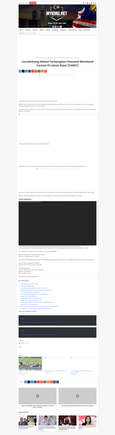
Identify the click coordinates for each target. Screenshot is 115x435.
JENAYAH (42, 29)
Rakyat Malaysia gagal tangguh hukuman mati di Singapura (34, 294)
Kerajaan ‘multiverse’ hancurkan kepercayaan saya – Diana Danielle (36, 290)
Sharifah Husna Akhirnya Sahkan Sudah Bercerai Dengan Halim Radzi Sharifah (47, 428)
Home (38, 57)
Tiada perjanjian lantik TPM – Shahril (29, 284)
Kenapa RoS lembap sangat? (27, 286)
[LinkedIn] (26, 71)
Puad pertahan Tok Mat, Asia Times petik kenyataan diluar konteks (36, 308)
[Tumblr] (29, 71)
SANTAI (42, 57)
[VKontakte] (39, 71)
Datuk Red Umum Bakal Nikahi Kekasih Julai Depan (26, 427)
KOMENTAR (63, 29)
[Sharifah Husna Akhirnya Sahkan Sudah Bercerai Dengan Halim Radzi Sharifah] (48, 420)
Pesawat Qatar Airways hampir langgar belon (31, 298)
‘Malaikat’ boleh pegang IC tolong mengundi (31, 300)
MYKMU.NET (33, 311)
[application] (57, 223)
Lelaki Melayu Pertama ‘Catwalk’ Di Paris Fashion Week (38, 334)
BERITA (21, 29)
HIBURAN (48, 29)
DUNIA (80, 29)
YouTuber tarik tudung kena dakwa (29, 304)
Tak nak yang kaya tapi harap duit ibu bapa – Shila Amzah (34, 288)
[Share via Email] (54, 382)
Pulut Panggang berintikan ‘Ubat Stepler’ (30, 292)
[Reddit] (36, 71)
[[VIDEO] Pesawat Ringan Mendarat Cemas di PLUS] (57, 363)
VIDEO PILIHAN (86, 29)
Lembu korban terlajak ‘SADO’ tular (29, 296)
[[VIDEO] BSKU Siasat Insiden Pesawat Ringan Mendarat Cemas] (31, 363)
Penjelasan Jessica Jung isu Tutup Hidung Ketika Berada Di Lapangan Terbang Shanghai (66, 428)
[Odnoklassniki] (42, 71)
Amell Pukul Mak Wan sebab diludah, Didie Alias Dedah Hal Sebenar (42, 322)
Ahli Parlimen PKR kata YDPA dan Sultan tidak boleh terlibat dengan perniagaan (39, 306)
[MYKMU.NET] (57, 16)
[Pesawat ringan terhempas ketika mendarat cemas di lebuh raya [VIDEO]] (83, 363)
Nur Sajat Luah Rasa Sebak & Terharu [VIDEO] (87, 427)
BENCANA (27, 29)
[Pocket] (45, 71)
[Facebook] (20, 71)
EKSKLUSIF (35, 29)
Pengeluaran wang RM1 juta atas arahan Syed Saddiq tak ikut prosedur (37, 302)
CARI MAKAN (55, 29)
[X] (23, 71)
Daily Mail (37, 106)
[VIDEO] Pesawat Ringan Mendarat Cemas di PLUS (56, 370)
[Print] (57, 382)
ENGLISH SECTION (72, 29)
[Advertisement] (57, 45)
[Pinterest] (32, 71)
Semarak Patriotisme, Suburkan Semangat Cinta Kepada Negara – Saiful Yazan (53, 3)
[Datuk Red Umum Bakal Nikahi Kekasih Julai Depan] (28, 420)
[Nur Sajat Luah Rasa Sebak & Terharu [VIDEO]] (87, 420)
